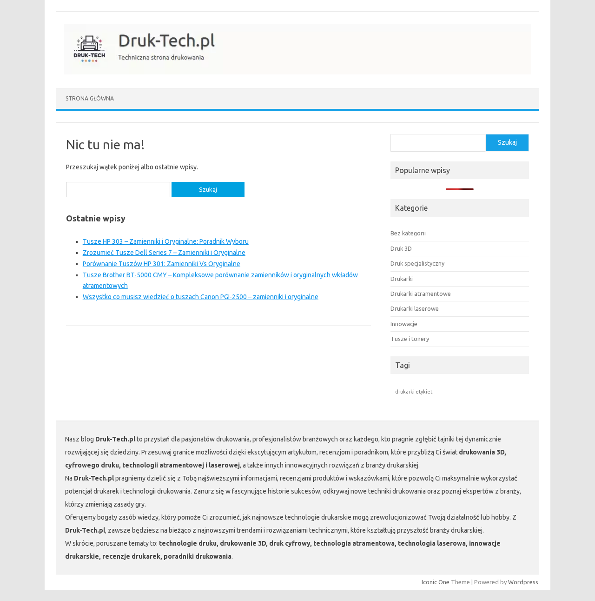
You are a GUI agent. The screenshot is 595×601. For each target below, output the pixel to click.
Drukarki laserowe (414, 308)
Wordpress (523, 582)
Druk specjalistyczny (417, 263)
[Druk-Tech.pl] (302, 72)
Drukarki (401, 278)
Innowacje (403, 324)
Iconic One (436, 582)
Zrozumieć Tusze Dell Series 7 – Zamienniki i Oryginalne (164, 252)
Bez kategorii (408, 233)
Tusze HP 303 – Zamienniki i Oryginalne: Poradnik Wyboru (166, 241)
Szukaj (507, 142)
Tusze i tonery (409, 338)
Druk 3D (401, 248)
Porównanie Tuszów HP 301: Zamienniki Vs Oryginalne (161, 263)
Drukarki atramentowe (420, 293)
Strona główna (90, 98)
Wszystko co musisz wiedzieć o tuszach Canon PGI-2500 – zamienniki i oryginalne (200, 296)
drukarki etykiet (413, 391)
